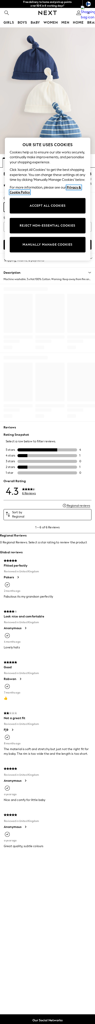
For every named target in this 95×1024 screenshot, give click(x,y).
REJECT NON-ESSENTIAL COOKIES (47, 225)
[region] (47, 199)
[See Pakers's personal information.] (18, 577)
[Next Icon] (47, 13)
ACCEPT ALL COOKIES (48, 206)
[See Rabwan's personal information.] (20, 679)
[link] (6, 13)
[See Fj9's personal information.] (12, 730)
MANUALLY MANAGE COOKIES (47, 244)
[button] (47, 272)
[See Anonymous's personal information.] (25, 628)
